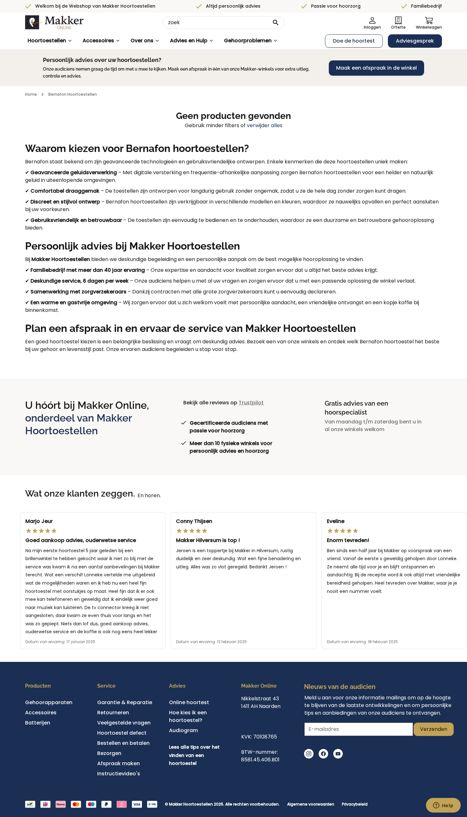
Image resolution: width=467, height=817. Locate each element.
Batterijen (37, 722)
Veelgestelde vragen (124, 722)
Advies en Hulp (188, 40)
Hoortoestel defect (121, 733)
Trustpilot (251, 402)
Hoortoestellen (47, 40)
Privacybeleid (355, 804)
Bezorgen (109, 753)
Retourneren (113, 712)
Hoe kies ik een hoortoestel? (188, 716)
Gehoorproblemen (248, 40)
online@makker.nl (264, 721)
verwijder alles (264, 125)
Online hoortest (189, 702)
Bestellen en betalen (123, 743)
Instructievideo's (118, 773)
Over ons (142, 40)
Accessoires (98, 40)
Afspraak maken (118, 763)
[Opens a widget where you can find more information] (443, 806)
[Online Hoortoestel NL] (54, 22)
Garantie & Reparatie (124, 702)
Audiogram (183, 730)
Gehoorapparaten (48, 702)
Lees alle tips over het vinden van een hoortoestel (194, 755)
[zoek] (276, 22)
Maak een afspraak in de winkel (376, 68)
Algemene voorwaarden (310, 804)
